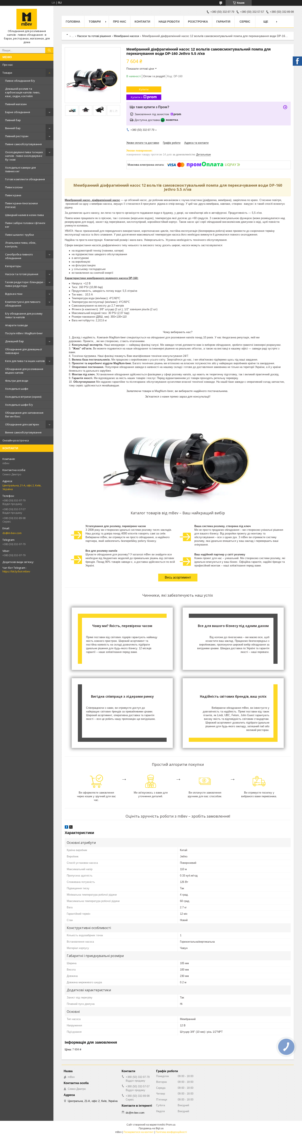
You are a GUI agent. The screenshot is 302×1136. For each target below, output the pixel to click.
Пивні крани (13, 195)
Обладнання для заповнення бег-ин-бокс (24, 414)
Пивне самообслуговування (23, 144)
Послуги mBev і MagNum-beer (24, 333)
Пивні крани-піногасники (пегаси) (21, 205)
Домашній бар (14, 341)
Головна (73, 21)
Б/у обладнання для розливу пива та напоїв (24, 315)
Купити (144, 89)
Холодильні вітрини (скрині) (23, 397)
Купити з (136, 97)
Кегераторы (13, 266)
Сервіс (245, 21)
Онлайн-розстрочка (15, 440)
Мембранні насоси (126, 36)
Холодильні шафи (16, 389)
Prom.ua (170, 1124)
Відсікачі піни (13, 294)
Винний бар (13, 128)
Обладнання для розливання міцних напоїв (24, 370)
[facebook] (66, 827)
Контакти (142, 21)
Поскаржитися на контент (138, 1132)
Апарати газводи (16, 325)
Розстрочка (198, 21)
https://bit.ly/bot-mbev (16, 571)
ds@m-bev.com (12, 533)
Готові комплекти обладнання (25, 179)
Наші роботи (169, 21)
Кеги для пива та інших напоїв (25, 361)
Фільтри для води (16, 380)
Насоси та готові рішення (21, 274)
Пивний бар (13, 120)
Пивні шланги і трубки (19, 235)
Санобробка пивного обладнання (19, 256)
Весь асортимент (178, 577)
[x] (71, 827)
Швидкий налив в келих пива (24, 215)
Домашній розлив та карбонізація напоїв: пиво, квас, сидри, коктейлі (22, 92)
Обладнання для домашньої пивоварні (23, 351)
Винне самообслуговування (23, 432)
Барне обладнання (17, 112)
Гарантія (223, 21)
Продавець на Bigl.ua (151, 1128)
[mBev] (26, 19)
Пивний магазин (16, 104)
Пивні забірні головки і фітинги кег (25, 225)
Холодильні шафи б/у (19, 405)
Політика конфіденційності (171, 1132)
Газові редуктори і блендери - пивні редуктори (24, 284)
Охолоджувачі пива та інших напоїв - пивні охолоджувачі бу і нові (24, 155)
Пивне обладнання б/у (20, 81)
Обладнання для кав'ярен (22, 424)
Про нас (7, 65)
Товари (7, 73)
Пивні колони (14, 187)
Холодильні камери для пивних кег (20, 169)
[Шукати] (49, 50)
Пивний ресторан (16, 136)
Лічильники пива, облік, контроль (20, 244)
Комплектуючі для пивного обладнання (22, 303)
